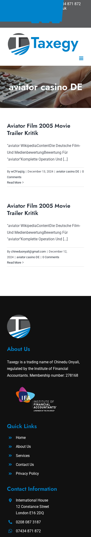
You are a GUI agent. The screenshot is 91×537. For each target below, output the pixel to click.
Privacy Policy (27, 473)
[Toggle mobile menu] (81, 58)
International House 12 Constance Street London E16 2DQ (32, 506)
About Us (23, 446)
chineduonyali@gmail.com (28, 251)
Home (21, 437)
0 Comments (50, 257)
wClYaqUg (17, 171)
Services (23, 455)
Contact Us (25, 464)
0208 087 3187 (33, 4)
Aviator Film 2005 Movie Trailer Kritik (38, 129)
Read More (14, 182)
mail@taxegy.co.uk (50, 8)
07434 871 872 (68, 4)
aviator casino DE (67, 171)
